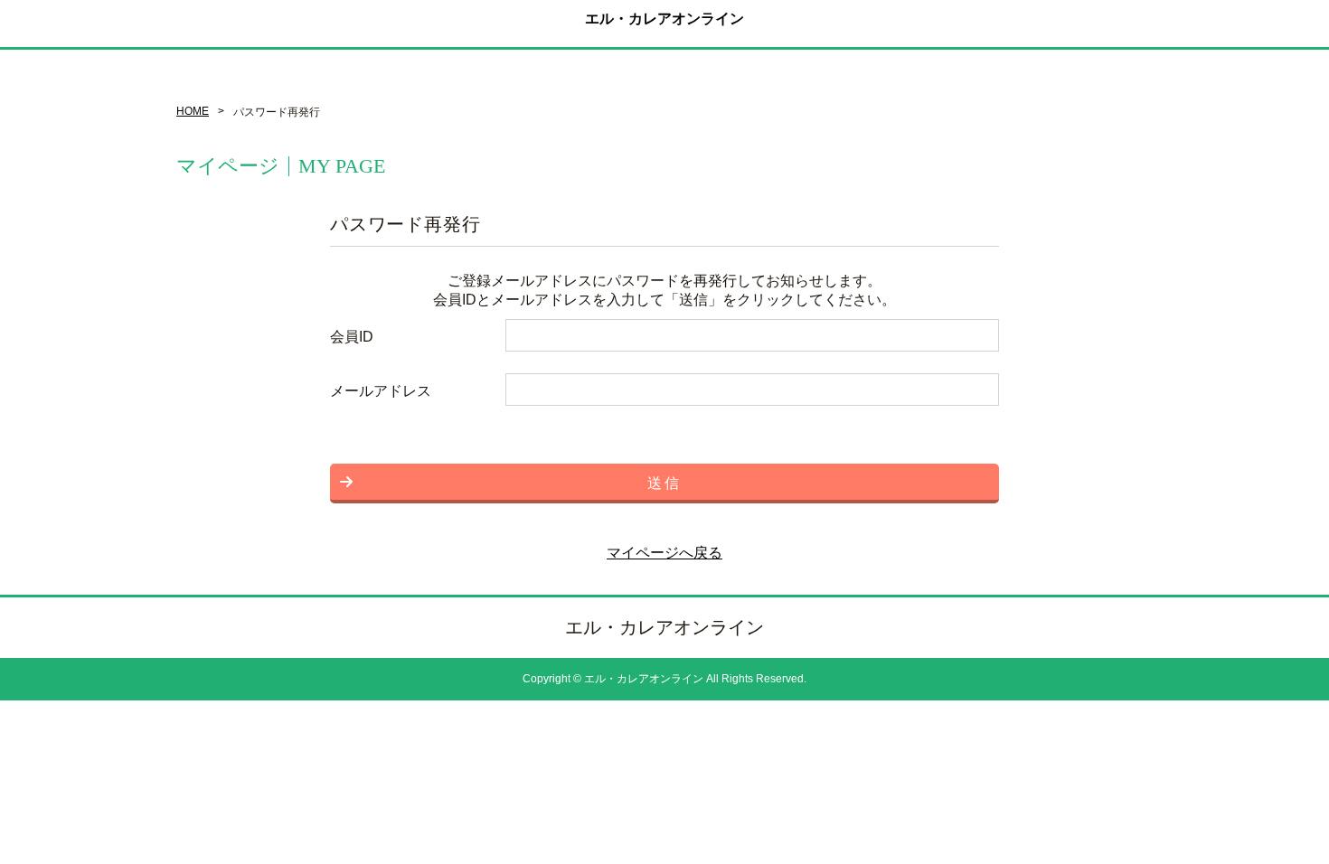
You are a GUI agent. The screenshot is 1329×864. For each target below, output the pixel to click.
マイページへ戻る (664, 552)
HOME (192, 111)
